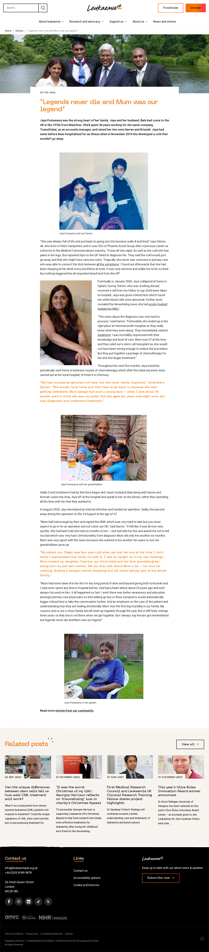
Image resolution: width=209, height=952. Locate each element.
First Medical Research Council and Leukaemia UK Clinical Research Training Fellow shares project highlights (130, 790)
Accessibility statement (52, 934)
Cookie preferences (86, 885)
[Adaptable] (202, 939)
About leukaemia (49, 21)
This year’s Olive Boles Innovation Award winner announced (181, 790)
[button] (170, 8)
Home (8, 30)
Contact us (80, 870)
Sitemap (69, 934)
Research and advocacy (84, 21)
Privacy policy (32, 934)
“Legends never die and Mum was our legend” (52, 30)
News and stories (164, 21)
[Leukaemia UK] (104, 7)
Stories (20, 30)
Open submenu (62, 21)
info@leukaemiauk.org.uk (21, 868)
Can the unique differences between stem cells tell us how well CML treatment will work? (28, 790)
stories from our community (74, 710)
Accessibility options (87, 878)
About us (138, 21)
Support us (116, 21)
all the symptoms (107, 264)
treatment (104, 335)
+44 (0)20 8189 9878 (18, 872)
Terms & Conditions (14, 934)
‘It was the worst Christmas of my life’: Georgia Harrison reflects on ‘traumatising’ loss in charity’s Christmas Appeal (79, 794)
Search (42, 8)
